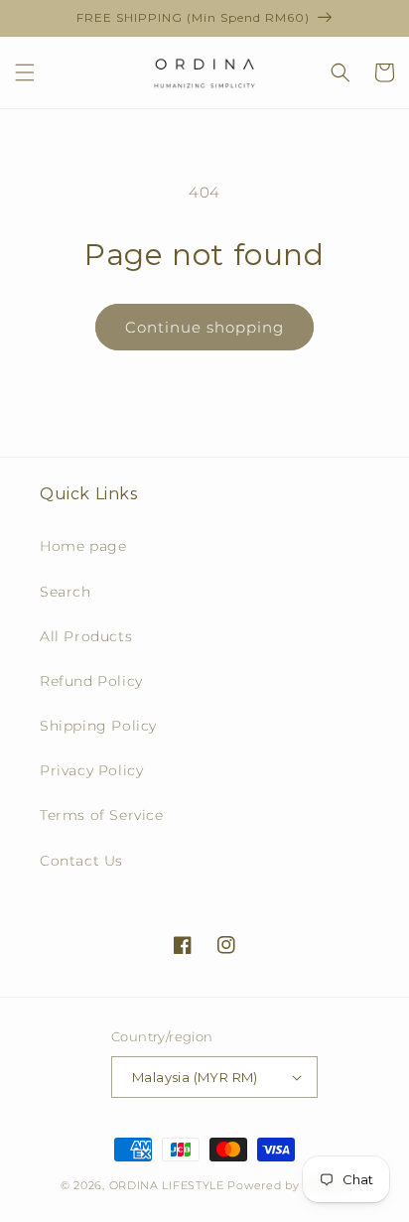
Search (65, 592)
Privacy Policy (91, 770)
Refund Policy (91, 681)
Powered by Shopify (287, 1185)
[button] (25, 72)
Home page (83, 546)
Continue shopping (204, 327)
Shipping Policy (98, 726)
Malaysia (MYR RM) (195, 1077)
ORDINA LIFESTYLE (166, 1185)
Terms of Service (102, 815)
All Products (86, 636)
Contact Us (81, 861)
